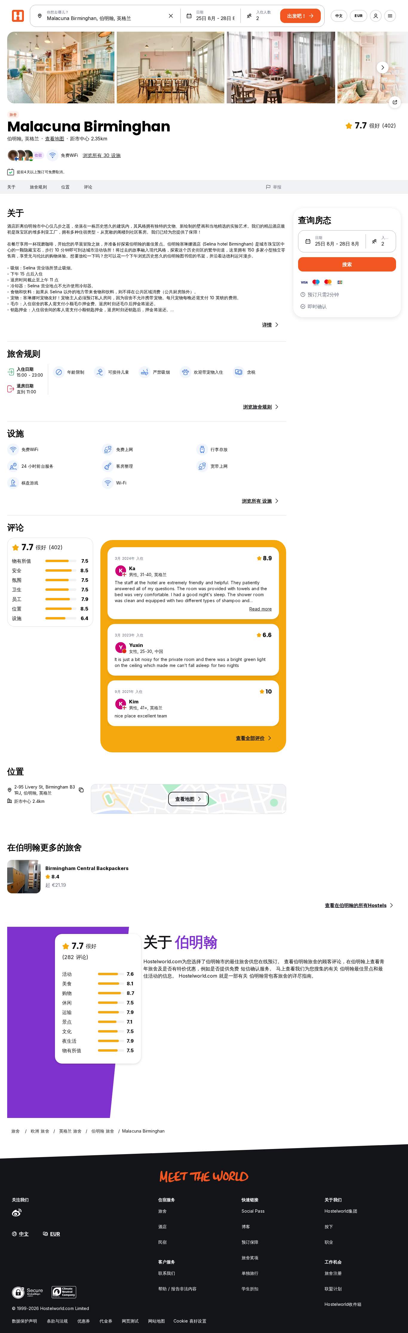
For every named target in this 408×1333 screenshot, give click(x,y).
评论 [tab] (88, 186)
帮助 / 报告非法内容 (177, 1288)
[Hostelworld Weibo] (17, 1212)
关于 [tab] (11, 186)
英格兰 (32, 139)
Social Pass (253, 1211)
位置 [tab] (65, 186)
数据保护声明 (24, 1320)
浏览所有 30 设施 (102, 155)
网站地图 (156, 1320)
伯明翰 (14, 139)
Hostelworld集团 (341, 1211)
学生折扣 (250, 1288)
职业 (329, 1242)
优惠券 (83, 1320)
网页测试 (130, 1320)
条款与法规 (57, 1320)
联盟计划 (333, 1288)
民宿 (162, 1242)
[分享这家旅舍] (395, 102)
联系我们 (166, 1273)
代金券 (105, 1320)
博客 (246, 1226)
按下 (329, 1226)
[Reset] (171, 16)
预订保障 (250, 1242)
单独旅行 (250, 1273)
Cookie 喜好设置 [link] (190, 1320)
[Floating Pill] (383, 67)
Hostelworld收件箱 (343, 1304)
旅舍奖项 (250, 1257)
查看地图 (54, 139)
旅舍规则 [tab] (38, 186)
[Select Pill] (376, 16)
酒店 (162, 1226)
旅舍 (13, 114)
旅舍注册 (333, 1273)
